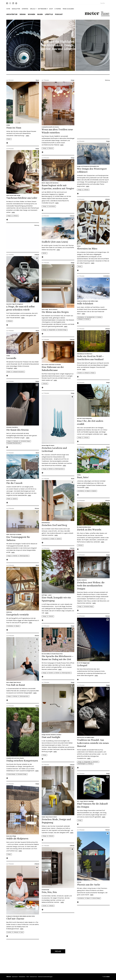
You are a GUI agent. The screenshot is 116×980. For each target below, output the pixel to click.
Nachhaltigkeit (82, 763)
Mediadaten (22, 976)
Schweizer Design (62, 329)
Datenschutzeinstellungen (45, 976)
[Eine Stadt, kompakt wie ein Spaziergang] (58, 571)
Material (51, 148)
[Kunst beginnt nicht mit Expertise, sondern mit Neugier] (58, 170)
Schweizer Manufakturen (13, 443)
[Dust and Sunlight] (58, 708)
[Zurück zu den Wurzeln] (93, 513)
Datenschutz (33, 976)
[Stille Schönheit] (93, 288)
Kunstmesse (52, 206)
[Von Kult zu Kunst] (22, 659)
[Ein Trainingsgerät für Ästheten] (22, 521)
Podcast (59, 14)
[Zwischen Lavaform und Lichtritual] (58, 419)
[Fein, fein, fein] (58, 867)
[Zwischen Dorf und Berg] (58, 500)
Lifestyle (49, 14)
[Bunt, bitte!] (93, 461)
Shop (51, 9)
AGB (27, 976)
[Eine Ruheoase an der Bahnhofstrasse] (58, 352)
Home (8, 9)
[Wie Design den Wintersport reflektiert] (93, 154)
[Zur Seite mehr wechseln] (58, 951)
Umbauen (80, 319)
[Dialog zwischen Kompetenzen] (22, 731)
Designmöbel (52, 329)
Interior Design (96, 898)
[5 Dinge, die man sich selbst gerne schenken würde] (22, 279)
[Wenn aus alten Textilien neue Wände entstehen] (58, 103)
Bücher (44, 253)
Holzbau (99, 317)
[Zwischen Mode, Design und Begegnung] (58, 790)
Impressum (15, 976)
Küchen (80, 372)
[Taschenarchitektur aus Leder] (22, 172)
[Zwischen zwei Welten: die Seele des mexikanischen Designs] (93, 567)
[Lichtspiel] (93, 639)
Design (23, 14)
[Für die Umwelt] (22, 466)
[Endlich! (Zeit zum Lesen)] (58, 228)
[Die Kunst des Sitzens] (22, 404)
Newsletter (16, 9)
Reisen (79, 266)
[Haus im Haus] (22, 102)
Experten (25, 9)
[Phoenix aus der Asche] (93, 855)
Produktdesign (11, 774)
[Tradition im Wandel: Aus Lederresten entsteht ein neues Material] (93, 711)
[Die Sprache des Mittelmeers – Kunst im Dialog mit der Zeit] (58, 640)
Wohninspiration (59, 469)
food (21, 932)
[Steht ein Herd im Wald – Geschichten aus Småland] (93, 341)
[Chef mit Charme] (22, 889)
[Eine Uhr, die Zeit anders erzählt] (93, 400)
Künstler (51, 672)
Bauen (40, 14)
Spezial (94, 491)
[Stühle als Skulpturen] (22, 809)
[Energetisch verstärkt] (22, 588)
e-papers (58, 9)
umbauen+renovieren (18, 371)
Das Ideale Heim (91, 317)
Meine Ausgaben (68, 9)
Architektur (11, 14)
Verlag (8, 976)
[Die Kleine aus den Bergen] (58, 286)
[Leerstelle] (22, 343)
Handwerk (15, 441)
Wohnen (31, 14)
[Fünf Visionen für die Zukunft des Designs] (93, 787)
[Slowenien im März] (93, 222)
